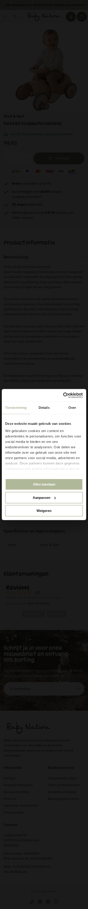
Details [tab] (44, 407)
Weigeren (44, 511)
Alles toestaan (44, 484)
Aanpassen (41, 498)
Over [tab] (72, 407)
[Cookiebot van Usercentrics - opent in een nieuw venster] (63, 395)
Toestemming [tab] (16, 407)
